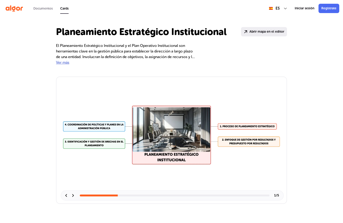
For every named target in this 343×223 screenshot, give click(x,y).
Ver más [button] (62, 62)
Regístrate (328, 8)
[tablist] (51, 8)
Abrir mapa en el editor (266, 32)
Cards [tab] (64, 8)
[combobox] (278, 8)
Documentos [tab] (43, 8)
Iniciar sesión (304, 8)
